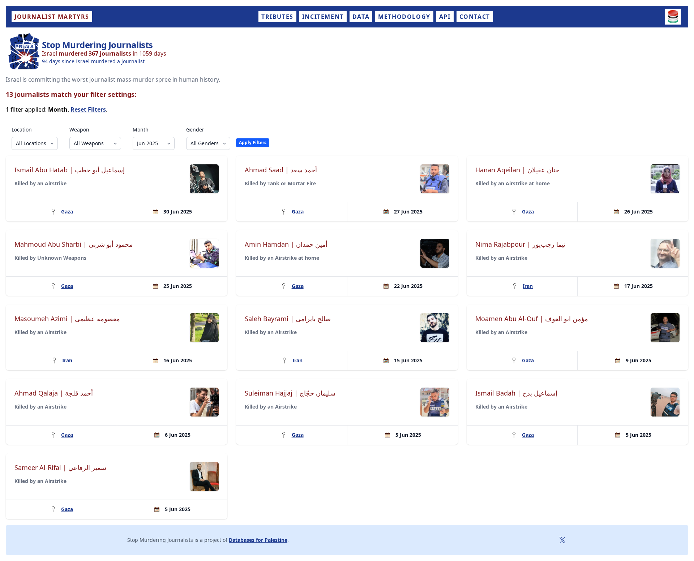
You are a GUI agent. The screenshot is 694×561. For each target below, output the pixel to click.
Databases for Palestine (258, 539)
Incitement (323, 17)
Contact (474, 17)
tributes (277, 17)
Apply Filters (252, 142)
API (445, 17)
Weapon (79, 129)
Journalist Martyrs (51, 17)
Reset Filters (88, 109)
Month (141, 129)
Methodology (404, 17)
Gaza (67, 211)
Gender (195, 129)
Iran (528, 285)
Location (22, 129)
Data (360, 17)
